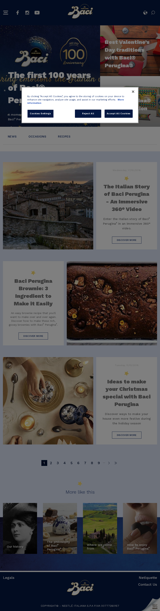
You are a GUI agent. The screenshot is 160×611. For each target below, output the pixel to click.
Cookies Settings (40, 113)
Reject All (88, 113)
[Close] (133, 91)
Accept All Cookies (119, 113)
